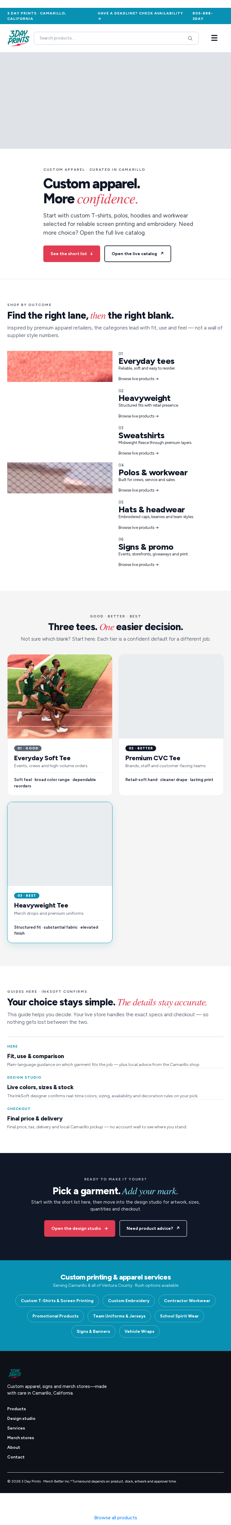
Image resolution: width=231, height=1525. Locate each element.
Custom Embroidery (128, 1300)
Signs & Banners (93, 1331)
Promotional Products (55, 1316)
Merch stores (20, 1437)
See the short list (72, 253)
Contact (16, 1457)
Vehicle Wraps (139, 1331)
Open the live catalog (138, 253)
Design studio (21, 1418)
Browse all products (115, 1517)
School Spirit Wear (179, 1316)
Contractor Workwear (187, 1300)
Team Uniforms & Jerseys (119, 1316)
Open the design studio (79, 1228)
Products (16, 1408)
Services (16, 1428)
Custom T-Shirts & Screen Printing (57, 1300)
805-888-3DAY (202, 16)
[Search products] (190, 38)
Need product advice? (153, 1228)
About (13, 1447)
